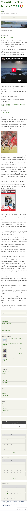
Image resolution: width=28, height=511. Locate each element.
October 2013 (5, 380)
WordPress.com (5, 412)
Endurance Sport (5, 391)
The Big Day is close (6, 330)
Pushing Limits (7, 37)
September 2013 (5, 382)
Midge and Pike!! (19, 348)
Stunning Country (19, 353)
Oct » (14, 452)
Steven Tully (10, 343)
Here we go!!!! (5, 328)
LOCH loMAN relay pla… (13, 338)
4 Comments (13, 309)
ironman (4, 393)
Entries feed (4, 408)
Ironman (20, 104)
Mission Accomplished (6, 325)
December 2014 (5, 371)
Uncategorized (7, 104)
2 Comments (7, 105)
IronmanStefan (11, 348)
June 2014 (4, 376)
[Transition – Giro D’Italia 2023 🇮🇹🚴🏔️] (14, 27)
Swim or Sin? (18, 359)
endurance (16, 104)
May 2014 (4, 378)
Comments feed (5, 410)
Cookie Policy (7, 505)
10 (7, 442)
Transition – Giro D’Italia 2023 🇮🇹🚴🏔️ (12, 6)
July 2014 (4, 373)
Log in (3, 406)
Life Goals (5, 113)
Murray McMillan (11, 359)
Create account (5, 403)
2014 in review (5, 321)
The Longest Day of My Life (7, 323)
